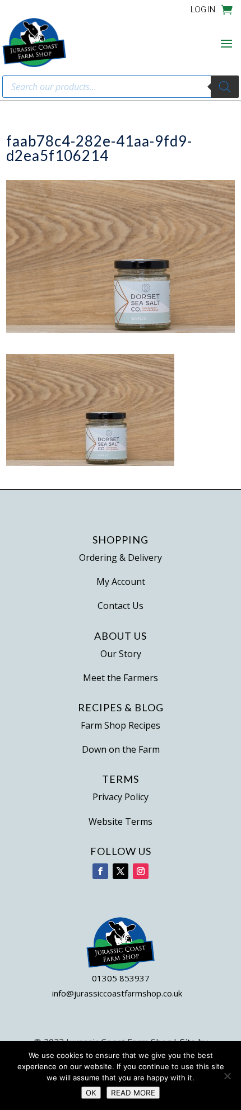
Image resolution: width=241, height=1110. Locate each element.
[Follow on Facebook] (100, 871)
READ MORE (133, 1092)
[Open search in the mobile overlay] (120, 86)
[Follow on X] (120, 871)
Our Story (120, 654)
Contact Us (120, 605)
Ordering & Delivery (120, 557)
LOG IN (203, 10)
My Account (120, 581)
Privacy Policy (120, 797)
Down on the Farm (121, 749)
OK (91, 1092)
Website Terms (120, 821)
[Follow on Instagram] (141, 871)
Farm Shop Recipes (120, 725)
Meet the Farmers (120, 678)
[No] (227, 1075)
